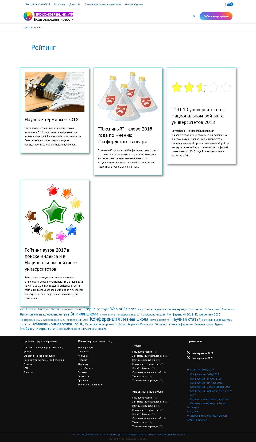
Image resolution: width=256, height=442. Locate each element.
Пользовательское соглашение (140, 434)
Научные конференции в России (208, 403)
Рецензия (146, 324)
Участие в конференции (145, 380)
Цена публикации (68, 329)
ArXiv (22, 309)
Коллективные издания (90, 384)
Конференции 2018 (153, 314)
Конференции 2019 (180, 314)
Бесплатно (59, 4)
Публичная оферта (113, 434)
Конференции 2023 (77, 319)
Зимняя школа (85, 314)
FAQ (26, 368)
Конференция (105, 319)
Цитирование (89, 328)
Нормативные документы (146, 364)
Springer (103, 309)
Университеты (139, 376)
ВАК (224, 309)
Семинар (200, 324)
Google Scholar (48, 309)
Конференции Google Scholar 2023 (210, 386)
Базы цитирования (142, 351)
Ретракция (133, 324)
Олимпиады (84, 376)
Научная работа (159, 319)
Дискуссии (74, 4)
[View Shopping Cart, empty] (229, 4)
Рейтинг (122, 324)
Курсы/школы (85, 368)
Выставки (83, 372)
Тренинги (83, 380)
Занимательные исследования (148, 355)
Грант (66, 314)
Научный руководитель (217, 320)
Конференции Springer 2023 (206, 382)
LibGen (64, 309)
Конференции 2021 (31, 319)
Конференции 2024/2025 (204, 374)
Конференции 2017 (128, 314)
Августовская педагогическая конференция (162, 309)
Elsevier (31, 309)
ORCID (71, 309)
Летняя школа (134, 319)
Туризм (219, 324)
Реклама (28, 364)
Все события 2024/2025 (38, 4)
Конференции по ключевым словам (102, 4)
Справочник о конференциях (39, 355)
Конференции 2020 (207, 314)
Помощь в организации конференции (44, 359)
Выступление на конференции (41, 314)
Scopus (89, 309)
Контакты (28, 372)
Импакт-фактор (107, 314)
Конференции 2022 (54, 319)
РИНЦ (79, 324)
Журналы (83, 364)
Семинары (83, 351)
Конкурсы (83, 355)
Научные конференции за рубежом (210, 399)
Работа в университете (101, 324)
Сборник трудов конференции (174, 324)
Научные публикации (143, 359)
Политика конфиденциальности (86, 434)
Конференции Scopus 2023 (205, 378)
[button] (194, 16)
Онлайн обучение (134, 4)
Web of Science (123, 309)
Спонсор (209, 324)
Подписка (25, 324)
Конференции (85, 347)
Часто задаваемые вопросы (171, 434)
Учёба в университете (37, 329)
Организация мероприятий (146, 372)
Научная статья (186, 319)
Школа (102, 329)
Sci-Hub (79, 309)
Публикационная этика (51, 324)
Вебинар (231, 309)
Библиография (212, 309)
